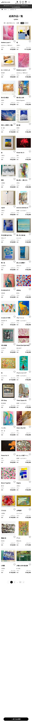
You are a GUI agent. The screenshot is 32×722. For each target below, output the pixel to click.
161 (20, 582)
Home (5, 9)
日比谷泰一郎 (4, 320)
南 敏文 (3, 127)
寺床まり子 (3, 238)
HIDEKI (2, 100)
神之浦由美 (3, 403)
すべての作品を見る (16, 7)
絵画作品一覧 (13, 9)
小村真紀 (3, 183)
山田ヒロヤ (19, 265)
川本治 (18, 183)
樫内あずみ (19, 540)
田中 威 (3, 430)
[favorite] (14, 41)
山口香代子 (3, 265)
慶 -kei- (18, 293)
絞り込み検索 (17, 719)
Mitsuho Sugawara (21, 100)
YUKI (17, 430)
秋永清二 (3, 540)
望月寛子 (3, 72)
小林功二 (18, 45)
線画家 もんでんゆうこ (22, 210)
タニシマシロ (4, 375)
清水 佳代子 (19, 348)
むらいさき (19, 238)
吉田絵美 (3, 293)
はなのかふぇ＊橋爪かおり (6, 45)
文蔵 (17, 155)
